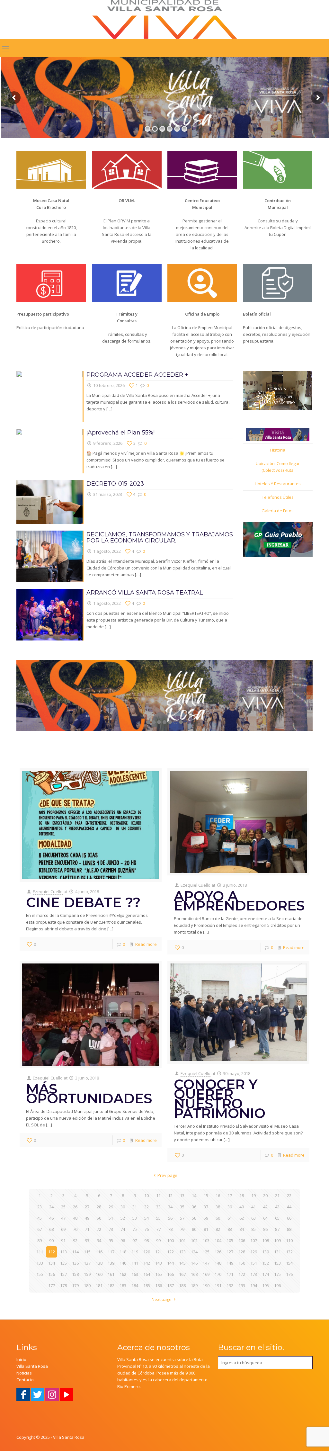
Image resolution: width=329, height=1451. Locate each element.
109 (277, 1240)
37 (206, 1207)
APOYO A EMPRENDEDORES (239, 901)
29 (111, 1207)
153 (277, 1263)
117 (111, 1252)
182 (111, 1285)
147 (206, 1263)
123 (182, 1252)
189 (194, 1285)
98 (146, 1240)
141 (134, 1263)
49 (87, 1218)
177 (51, 1285)
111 (39, 1252)
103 (206, 1240)
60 (218, 1218)
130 (265, 1252)
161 (111, 1274)
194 (253, 1285)
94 (99, 1240)
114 (75, 1252)
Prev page (167, 1175)
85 (253, 1229)
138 (99, 1263)
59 (206, 1218)
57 (182, 1218)
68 (51, 1229)
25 (63, 1207)
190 (206, 1285)
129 (253, 1252)
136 (75, 1263)
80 (194, 1229)
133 (39, 1263)
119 (134, 1252)
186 (158, 1285)
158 (75, 1274)
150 (241, 1263)
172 (241, 1274)
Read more (146, 944)
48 (75, 1218)
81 (206, 1229)
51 (111, 1218)
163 (134, 1274)
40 (241, 1207)
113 (63, 1252)
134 (51, 1263)
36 (194, 1207)
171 (230, 1274)
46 (51, 1218)
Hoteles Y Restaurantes (278, 484)
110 (289, 1240)
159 (87, 1274)
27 (87, 1207)
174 (265, 1274)
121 (158, 1252)
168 (194, 1274)
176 (289, 1274)
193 (241, 1285)
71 (87, 1229)
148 (218, 1263)
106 (241, 1240)
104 (218, 1240)
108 (265, 1240)
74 (122, 1229)
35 (182, 1207)
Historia (277, 450)
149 (230, 1263)
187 (170, 1285)
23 (39, 1207)
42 (265, 1207)
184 (134, 1285)
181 (99, 1285)
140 (123, 1263)
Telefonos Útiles (278, 497)
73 (111, 1229)
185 (146, 1285)
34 (170, 1207)
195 (265, 1285)
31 (134, 1207)
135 (63, 1263)
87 (277, 1229)
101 (182, 1240)
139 (111, 1263)
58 (194, 1218)
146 (194, 1263)
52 (122, 1218)
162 (123, 1274)
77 (158, 1229)
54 (146, 1218)
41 (253, 1207)
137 (87, 1263)
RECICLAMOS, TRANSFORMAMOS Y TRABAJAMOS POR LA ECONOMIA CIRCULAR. (159, 537)
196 (277, 1285)
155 (39, 1274)
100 (170, 1240)
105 (230, 1240)
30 (122, 1207)
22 (289, 1195)
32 (146, 1207)
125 (206, 1252)
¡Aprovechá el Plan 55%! (120, 432)
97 (134, 1240)
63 (253, 1218)
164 (146, 1274)
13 (182, 1195)
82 (218, 1229)
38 (218, 1207)
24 (51, 1207)
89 (39, 1240)
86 (265, 1229)
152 (265, 1263)
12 (170, 1195)
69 (63, 1229)
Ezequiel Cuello (48, 891)
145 (182, 1263)
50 (99, 1218)
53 (134, 1218)
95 (111, 1240)
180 (87, 1285)
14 (194, 1195)
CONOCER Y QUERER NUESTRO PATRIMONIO (219, 1099)
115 (87, 1252)
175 (277, 1274)
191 (218, 1285)
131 (277, 1252)
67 (39, 1229)
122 (170, 1252)
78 (170, 1229)
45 (39, 1218)
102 (194, 1240)
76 (146, 1229)
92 (75, 1240)
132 (289, 1252)
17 (229, 1195)
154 (289, 1263)
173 (253, 1274)
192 (230, 1285)
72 (99, 1229)
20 (265, 1195)
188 (182, 1285)
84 (241, 1229)
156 (51, 1274)
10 (146, 1195)
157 (63, 1274)
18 (241, 1195)
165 (158, 1274)
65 (277, 1218)
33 (158, 1207)
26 (75, 1207)
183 (123, 1285)
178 (63, 1285)
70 (75, 1229)
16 (218, 1195)
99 (158, 1240)
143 (158, 1263)
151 (253, 1263)
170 (218, 1274)
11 (158, 1195)
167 (182, 1274)
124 (194, 1252)
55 (158, 1218)
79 (182, 1229)
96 (122, 1240)
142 (146, 1263)
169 (206, 1274)
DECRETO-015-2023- (116, 483)
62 (241, 1218)
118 (123, 1252)
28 (99, 1207)
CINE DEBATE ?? (83, 902)
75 (134, 1229)
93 (87, 1240)
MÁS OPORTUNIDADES (89, 1093)
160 (99, 1274)
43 (277, 1207)
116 (99, 1252)
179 (75, 1285)
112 (51, 1252)
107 (253, 1240)
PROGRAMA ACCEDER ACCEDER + (137, 374)
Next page (162, 1299)
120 (146, 1252)
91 (63, 1240)
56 (170, 1218)
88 (289, 1229)
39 (229, 1207)
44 (289, 1207)
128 (241, 1252)
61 (229, 1218)
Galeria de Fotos (278, 511)
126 (218, 1252)
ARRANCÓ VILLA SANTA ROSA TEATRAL (144, 592)
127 (230, 1252)
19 (253, 1195)
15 (206, 1195)
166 (170, 1274)
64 (265, 1218)
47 (63, 1218)
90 (51, 1240)
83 (229, 1229)
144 (170, 1263)
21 (277, 1195)
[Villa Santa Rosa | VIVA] (164, 19)
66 (289, 1218)
